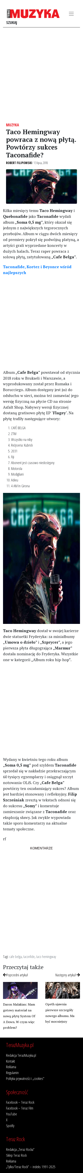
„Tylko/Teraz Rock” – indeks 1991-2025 (30, 1166)
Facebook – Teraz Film (19, 1108)
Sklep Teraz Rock (16, 1155)
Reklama (11, 1066)
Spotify (10, 1125)
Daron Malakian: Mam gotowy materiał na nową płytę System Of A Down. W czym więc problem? (19, 1016)
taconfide (29, 956)
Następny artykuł (66, 975)
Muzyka (12, 125)
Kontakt (10, 1061)
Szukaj (11, 22)
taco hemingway (46, 956)
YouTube (11, 1114)
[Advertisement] (41, 74)
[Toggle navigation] (71, 14)
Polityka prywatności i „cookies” (25, 1078)
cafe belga (15, 956)
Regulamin (12, 1072)
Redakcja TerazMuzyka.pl (21, 1055)
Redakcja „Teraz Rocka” (20, 1149)
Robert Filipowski (19, 163)
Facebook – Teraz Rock (20, 1102)
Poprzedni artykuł (17, 975)
